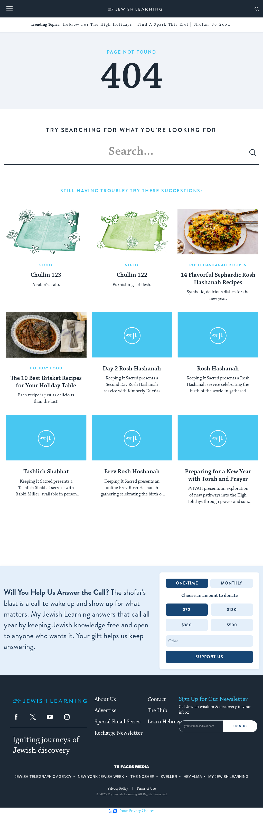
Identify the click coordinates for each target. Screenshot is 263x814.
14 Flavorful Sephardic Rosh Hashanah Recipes (218, 279)
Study (46, 264)
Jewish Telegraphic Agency (43, 776)
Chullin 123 (46, 275)
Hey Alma (193, 776)
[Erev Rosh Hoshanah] (132, 438)
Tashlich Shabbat (46, 471)
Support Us (209, 657)
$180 (232, 609)
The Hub (157, 710)
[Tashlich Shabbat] (46, 438)
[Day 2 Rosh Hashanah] (132, 335)
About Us (105, 699)
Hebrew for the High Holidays (97, 24)
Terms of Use (146, 789)
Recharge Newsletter (119, 733)
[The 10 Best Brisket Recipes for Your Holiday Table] (46, 335)
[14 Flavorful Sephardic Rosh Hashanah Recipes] (217, 231)
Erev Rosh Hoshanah (132, 471)
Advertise (106, 710)
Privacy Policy (118, 789)
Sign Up (240, 726)
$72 (186, 609)
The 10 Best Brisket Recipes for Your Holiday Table (46, 382)
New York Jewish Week (101, 776)
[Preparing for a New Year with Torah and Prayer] (217, 438)
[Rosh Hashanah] (217, 335)
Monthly (231, 583)
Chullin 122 (132, 275)
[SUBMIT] (252, 154)
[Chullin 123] (46, 231)
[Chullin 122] (132, 231)
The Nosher (142, 776)
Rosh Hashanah (218, 368)
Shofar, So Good (212, 24)
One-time (187, 583)
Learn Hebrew (164, 722)
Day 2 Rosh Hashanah (132, 368)
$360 (187, 625)
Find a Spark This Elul (163, 24)
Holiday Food (46, 368)
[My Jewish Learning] (50, 705)
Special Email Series (117, 722)
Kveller (169, 776)
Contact (157, 699)
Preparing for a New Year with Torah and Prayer (218, 475)
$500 (232, 625)
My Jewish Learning (228, 776)
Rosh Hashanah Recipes (218, 264)
